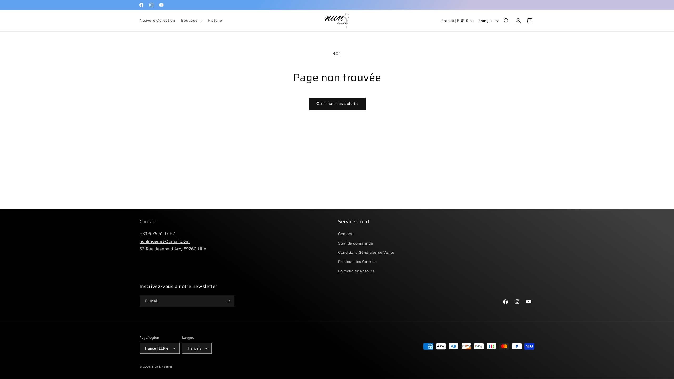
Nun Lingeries (162, 366)
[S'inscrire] (228, 301)
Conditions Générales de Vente (366, 252)
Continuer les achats (337, 103)
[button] (191, 20)
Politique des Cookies (357, 262)
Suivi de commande (355, 243)
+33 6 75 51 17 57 (157, 233)
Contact (345, 234)
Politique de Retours (356, 271)
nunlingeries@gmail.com (165, 241)
